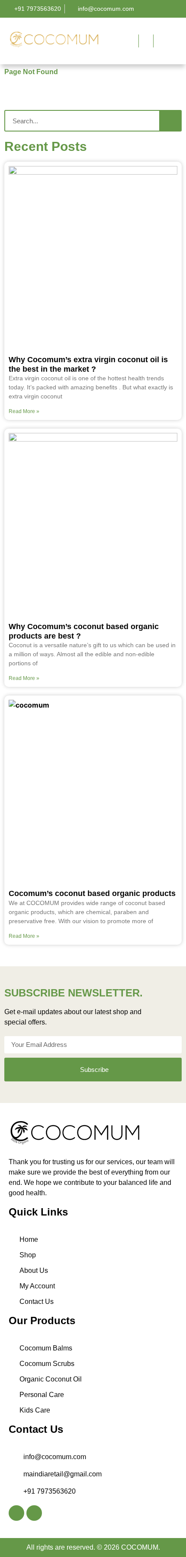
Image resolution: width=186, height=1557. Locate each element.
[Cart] (161, 41)
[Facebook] (16, 1513)
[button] (111, 40)
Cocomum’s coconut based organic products (92, 893)
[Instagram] (34, 1513)
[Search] (170, 121)
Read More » (24, 411)
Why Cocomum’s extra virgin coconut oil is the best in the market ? (88, 364)
